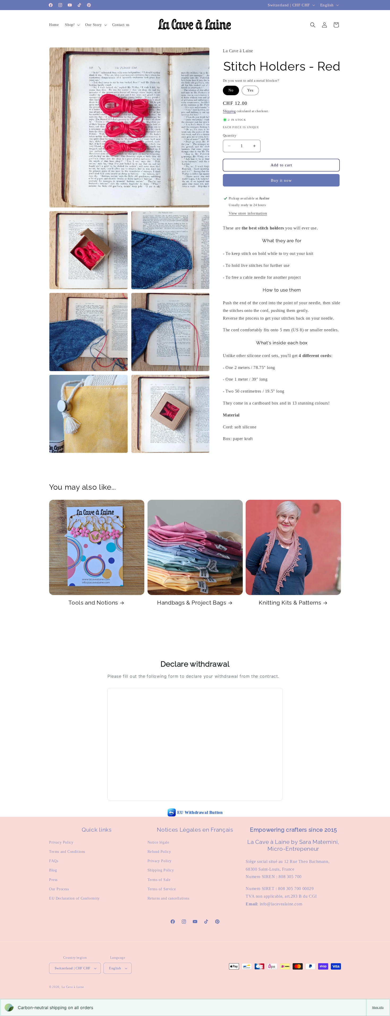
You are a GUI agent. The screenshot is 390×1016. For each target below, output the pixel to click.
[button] (72, 25)
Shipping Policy (161, 870)
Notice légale (158, 842)
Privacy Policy (61, 842)
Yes (250, 90)
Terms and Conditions (67, 852)
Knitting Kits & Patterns (290, 603)
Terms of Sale (159, 880)
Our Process (59, 889)
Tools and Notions (93, 603)
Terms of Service (162, 889)
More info (378, 1007)
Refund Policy (159, 852)
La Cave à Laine (73, 986)
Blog (53, 870)
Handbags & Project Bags (191, 603)
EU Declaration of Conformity (74, 898)
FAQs (53, 861)
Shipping (229, 111)
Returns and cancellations (168, 898)
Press (53, 880)
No (230, 90)
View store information (248, 213)
